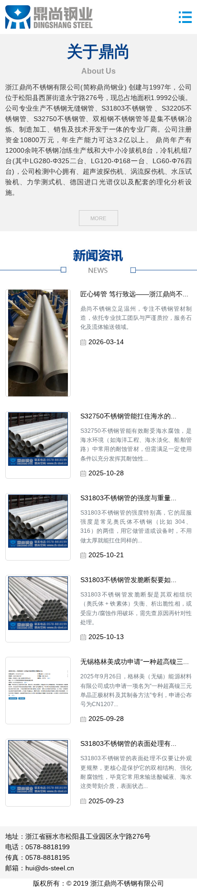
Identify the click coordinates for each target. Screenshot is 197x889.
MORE (98, 218)
